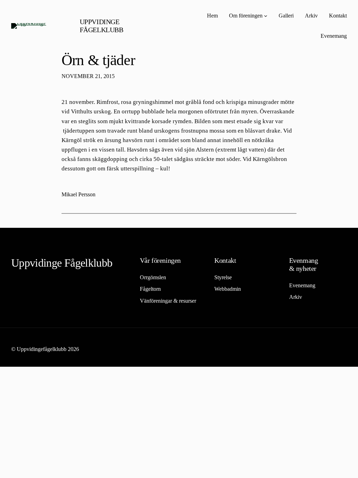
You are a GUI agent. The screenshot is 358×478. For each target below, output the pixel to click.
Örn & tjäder (98, 60)
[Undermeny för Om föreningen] (265, 15)
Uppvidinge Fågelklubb (101, 26)
